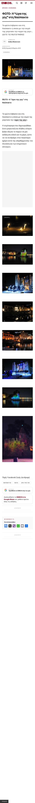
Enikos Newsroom (14, 42)
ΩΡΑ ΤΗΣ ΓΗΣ (25, 482)
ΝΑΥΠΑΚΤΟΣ (7, 482)
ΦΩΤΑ (16, 482)
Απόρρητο (4, 801)
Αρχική (4, 8)
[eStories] (26, 3)
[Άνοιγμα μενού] (31, 3)
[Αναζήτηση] (17, 3)
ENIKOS (6, 3)
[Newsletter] (21, 3)
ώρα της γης (20, 120)
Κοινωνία (12, 8)
